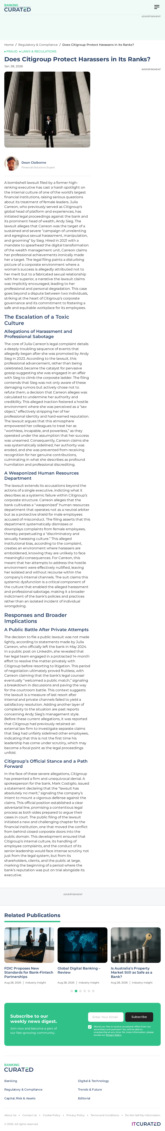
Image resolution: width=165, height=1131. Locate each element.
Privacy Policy (75, 1115)
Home (9, 45)
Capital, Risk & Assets (19, 1098)
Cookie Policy (51, 1115)
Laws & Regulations (39, 51)
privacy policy (113, 1035)
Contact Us (29, 1115)
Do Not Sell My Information (142, 1115)
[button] (71, 991)
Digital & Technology (93, 1081)
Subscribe (139, 1017)
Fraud (12, 51)
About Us (10, 1115)
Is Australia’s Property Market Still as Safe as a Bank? (131, 972)
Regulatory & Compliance (38, 45)
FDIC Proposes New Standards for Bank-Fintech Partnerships (28, 972)
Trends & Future (90, 1089)
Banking (10, 1081)
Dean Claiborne (33, 162)
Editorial (84, 1098)
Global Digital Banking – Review (79, 970)
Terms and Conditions (105, 1115)
